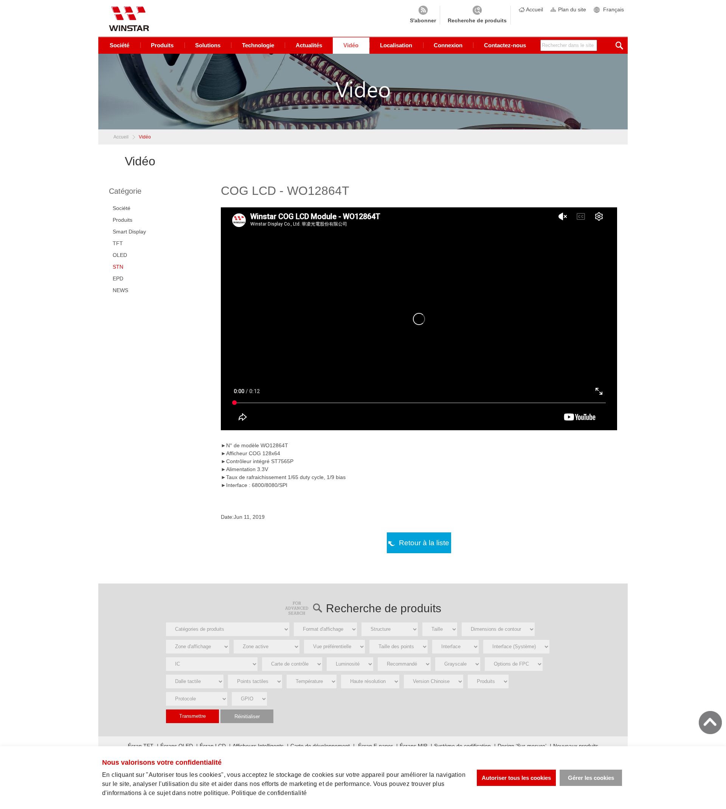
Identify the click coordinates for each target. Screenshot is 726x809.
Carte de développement (320, 746)
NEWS (120, 290)
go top (710, 722)
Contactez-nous (505, 45)
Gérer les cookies (591, 778)
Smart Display (129, 232)
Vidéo (350, 45)
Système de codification (462, 746)
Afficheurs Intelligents (258, 746)
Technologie (258, 45)
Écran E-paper (375, 746)
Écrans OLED (176, 746)
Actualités (309, 45)
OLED (120, 255)
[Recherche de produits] (477, 15)
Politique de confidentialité (269, 793)
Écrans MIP (413, 746)
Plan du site (572, 9)
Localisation (396, 45)
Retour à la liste (424, 543)
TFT (118, 243)
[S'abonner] (423, 15)
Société (119, 45)
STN (118, 267)
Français (613, 9)
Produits (162, 45)
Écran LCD (213, 746)
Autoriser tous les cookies (516, 778)
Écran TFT (141, 746)
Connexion (448, 45)
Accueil (534, 9)
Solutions (207, 45)
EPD (118, 278)
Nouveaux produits (575, 746)
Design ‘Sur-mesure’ (522, 746)
